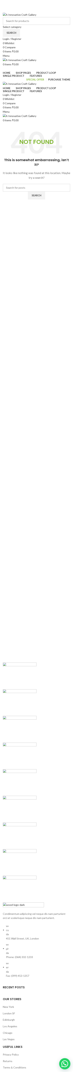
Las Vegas (9, 1039)
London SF (9, 1013)
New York (8, 1006)
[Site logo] (19, 14)
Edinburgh (9, 1019)
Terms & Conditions (14, 1067)
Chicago (7, 1032)
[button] (64, 1063)
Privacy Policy (11, 1054)
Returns (7, 1061)
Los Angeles (10, 1026)
